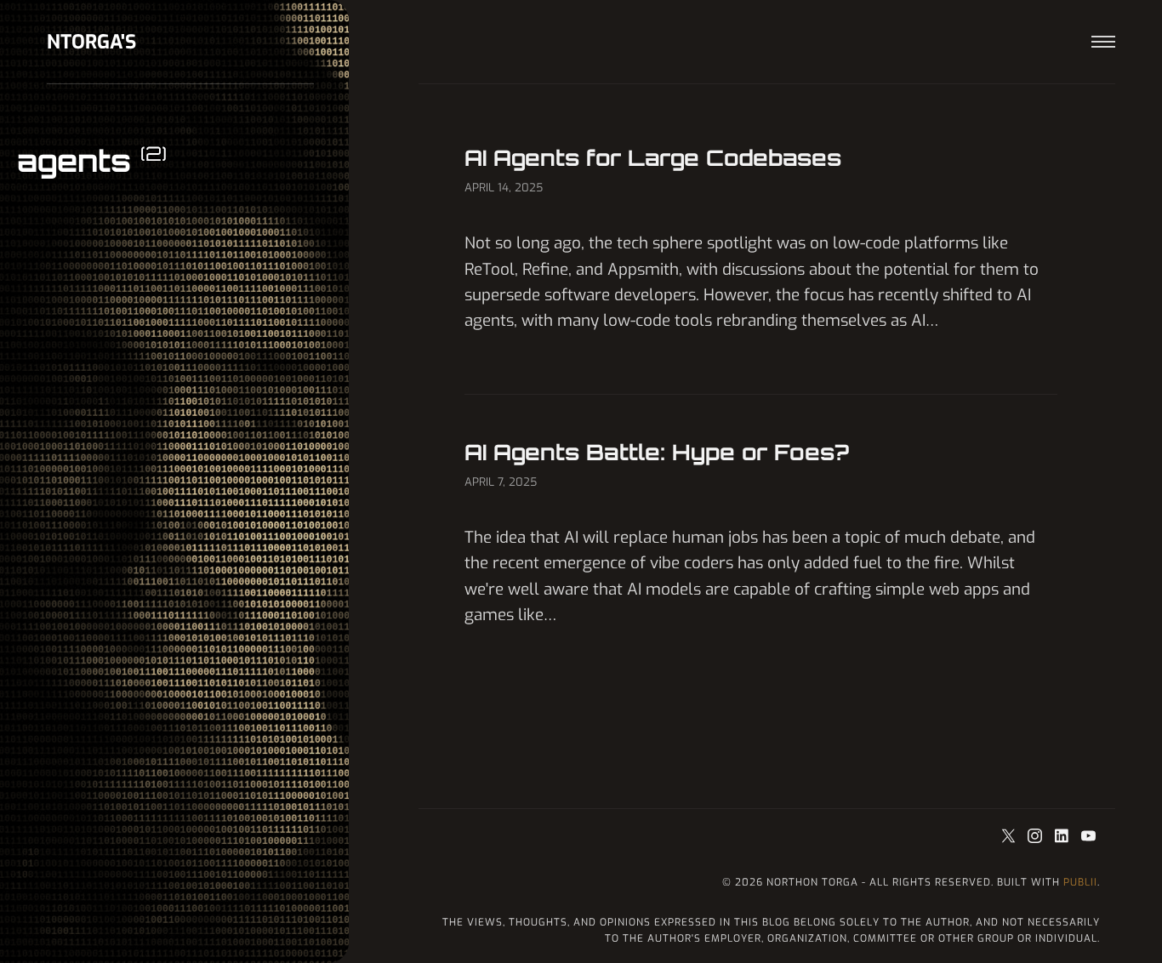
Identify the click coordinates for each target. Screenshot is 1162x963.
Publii (1080, 882)
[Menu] (1103, 42)
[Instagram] (1036, 837)
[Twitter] (1010, 837)
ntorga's (91, 41)
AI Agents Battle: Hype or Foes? (656, 451)
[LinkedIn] (1064, 837)
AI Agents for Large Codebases (652, 157)
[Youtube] (1088, 837)
